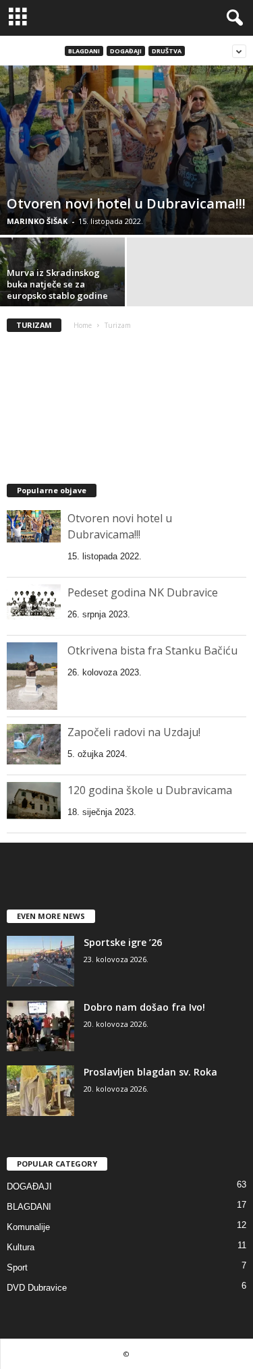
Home (83, 325)
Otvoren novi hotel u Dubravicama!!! (126, 203)
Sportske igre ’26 (123, 942)
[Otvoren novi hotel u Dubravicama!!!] (126, 150)
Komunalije (28, 1227)
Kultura (20, 1247)
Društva (166, 51)
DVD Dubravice (37, 1288)
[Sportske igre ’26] (40, 961)
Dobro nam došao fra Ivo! (144, 1007)
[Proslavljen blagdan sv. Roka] (40, 1090)
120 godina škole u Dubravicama (149, 790)
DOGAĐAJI (126, 51)
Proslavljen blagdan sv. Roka (150, 1071)
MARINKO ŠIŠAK (37, 221)
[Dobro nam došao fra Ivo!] (40, 1026)
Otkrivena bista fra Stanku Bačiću (152, 650)
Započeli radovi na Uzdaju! (133, 732)
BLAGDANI (84, 51)
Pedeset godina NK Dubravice (142, 592)
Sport (17, 1267)
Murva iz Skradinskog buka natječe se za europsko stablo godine (57, 284)
